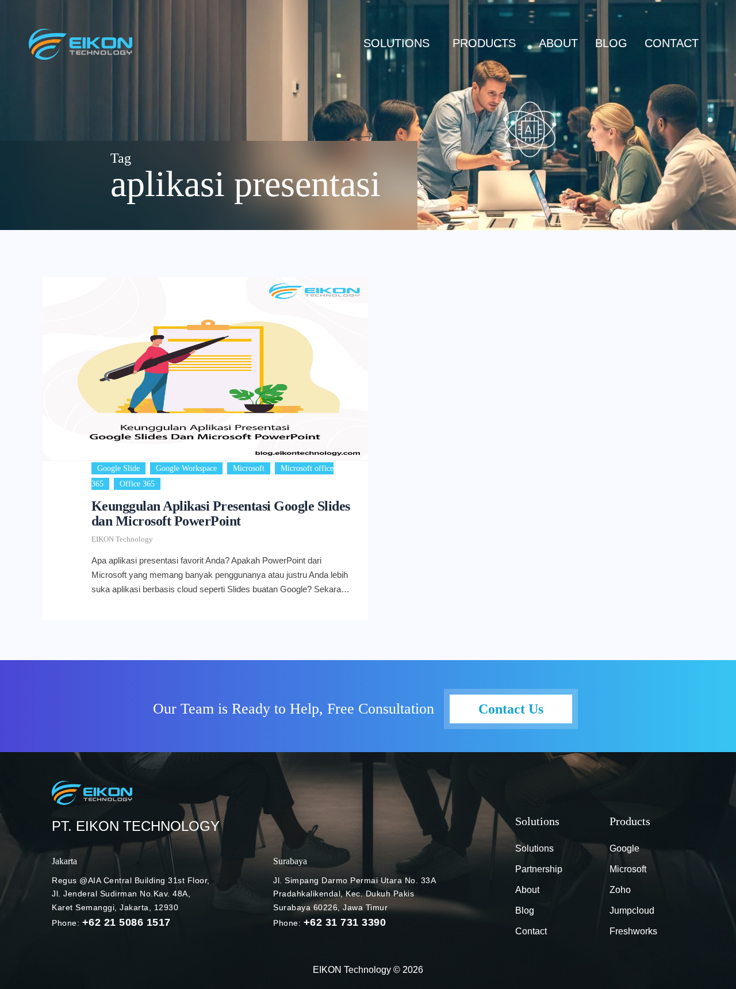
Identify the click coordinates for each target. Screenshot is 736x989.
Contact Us (510, 709)
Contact (672, 43)
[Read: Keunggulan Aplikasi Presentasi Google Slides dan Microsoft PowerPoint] (205, 368)
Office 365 (137, 484)
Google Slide (118, 468)
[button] (399, 43)
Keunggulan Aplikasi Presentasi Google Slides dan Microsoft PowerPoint (220, 513)
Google (624, 848)
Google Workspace (186, 468)
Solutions (396, 43)
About (558, 43)
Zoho (620, 890)
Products (484, 43)
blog (611, 43)
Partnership (538, 869)
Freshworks (633, 931)
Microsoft (248, 468)
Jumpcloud (632, 910)
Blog (524, 910)
